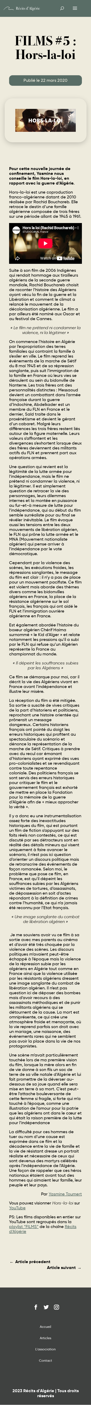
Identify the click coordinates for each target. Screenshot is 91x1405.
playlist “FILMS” (24, 1226)
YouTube (17, 1207)
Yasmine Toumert (65, 1193)
